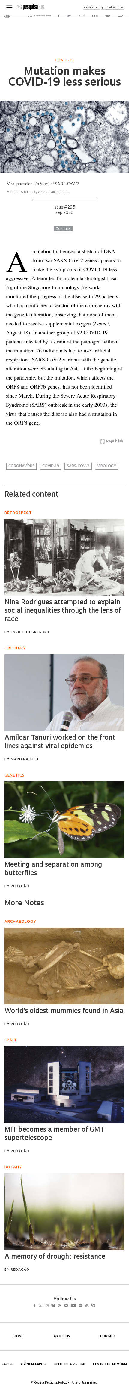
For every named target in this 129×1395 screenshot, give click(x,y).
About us (62, 1336)
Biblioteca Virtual (70, 1364)
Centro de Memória (110, 1364)
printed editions (112, 7)
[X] (43, 1306)
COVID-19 (50, 466)
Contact (108, 1336)
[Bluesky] (59, 1306)
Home (18, 1336)
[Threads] (68, 1306)
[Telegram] (77, 1306)
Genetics (63, 229)
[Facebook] (36, 1306)
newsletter (91, 7)
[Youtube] (86, 1306)
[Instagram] (51, 1306)
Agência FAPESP (33, 1364)
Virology (106, 466)
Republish (114, 441)
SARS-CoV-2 (78, 466)
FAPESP (8, 1364)
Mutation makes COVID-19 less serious (64, 77)
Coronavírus (21, 466)
